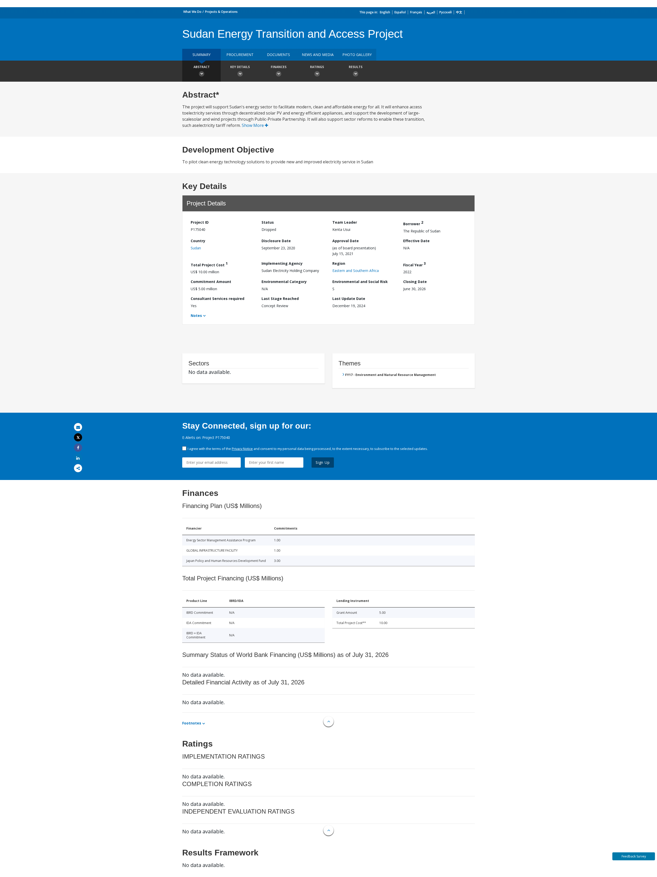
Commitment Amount (211, 281)
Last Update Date (348, 298)
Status (268, 222)
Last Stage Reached (280, 298)
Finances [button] (278, 67)
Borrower (413, 223)
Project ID (200, 222)
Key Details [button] (240, 67)
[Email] (78, 427)
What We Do (192, 12)
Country (198, 240)
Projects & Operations (221, 12)
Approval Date (345, 240)
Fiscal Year (414, 264)
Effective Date (416, 240)
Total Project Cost (209, 264)
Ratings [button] (317, 67)
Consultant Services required (217, 298)
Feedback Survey (634, 856)
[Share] (78, 448)
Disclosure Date (276, 240)
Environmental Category (284, 281)
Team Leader (344, 222)
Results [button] (355, 67)
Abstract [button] (202, 67)
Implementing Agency (282, 263)
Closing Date (415, 281)
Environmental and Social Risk (360, 281)
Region (338, 263)
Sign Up (323, 462)
